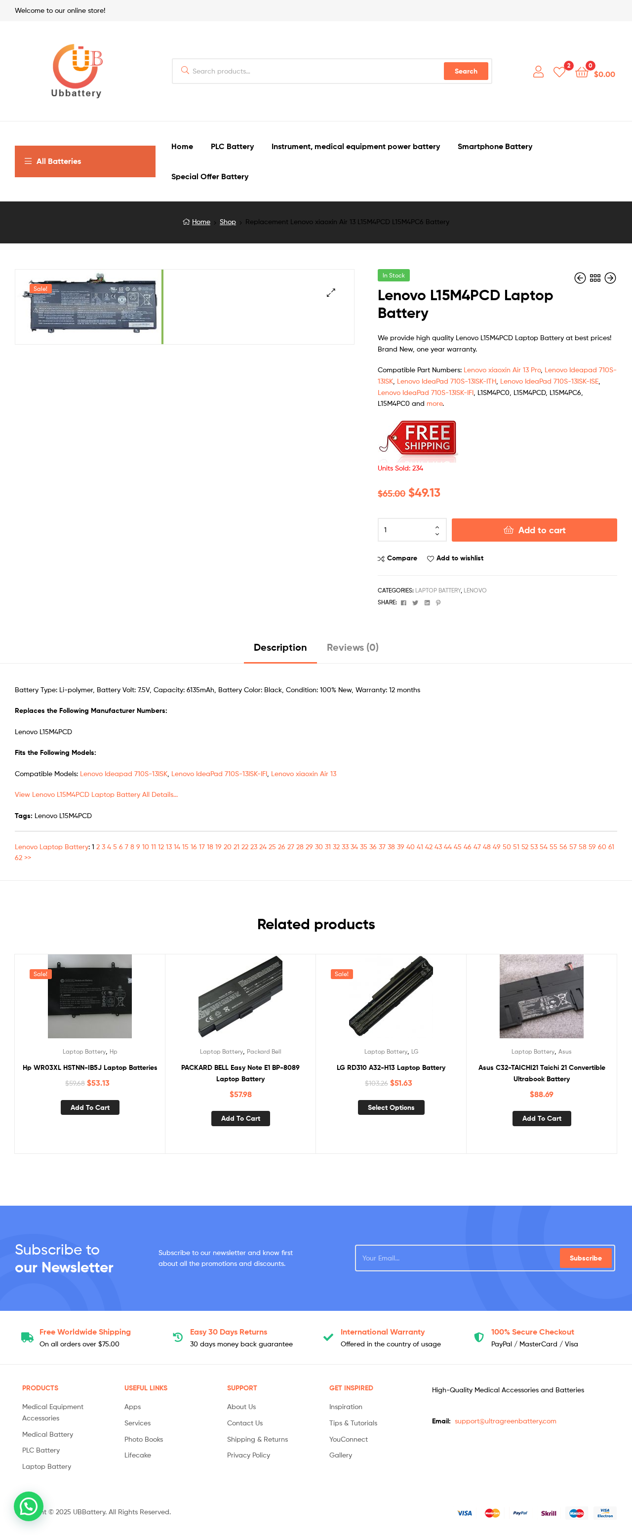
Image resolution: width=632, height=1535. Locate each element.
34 (354, 846)
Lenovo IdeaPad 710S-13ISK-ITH (446, 381)
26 (281, 846)
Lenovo (475, 590)
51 (516, 846)
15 (185, 846)
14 (177, 846)
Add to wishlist (459, 557)
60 (602, 846)
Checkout (532, 1332)
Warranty (383, 1332)
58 (583, 846)
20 (228, 846)
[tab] (280, 651)
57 (573, 846)
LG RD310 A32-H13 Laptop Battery (391, 1067)
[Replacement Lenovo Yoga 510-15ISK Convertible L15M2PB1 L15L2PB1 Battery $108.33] (581, 278)
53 (534, 846)
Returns (228, 1332)
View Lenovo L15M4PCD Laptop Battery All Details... (96, 794)
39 (400, 846)
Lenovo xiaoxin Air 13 (303, 773)
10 (145, 846)
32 (336, 846)
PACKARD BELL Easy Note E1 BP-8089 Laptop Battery (240, 1073)
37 (382, 846)
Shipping (85, 1332)
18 (210, 846)
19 (218, 846)
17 (202, 846)
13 (169, 846)
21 (236, 846)
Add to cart (542, 530)
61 (611, 846)
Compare (402, 557)
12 (161, 846)
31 (328, 846)
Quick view (114, 1000)
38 (391, 846)
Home (201, 221)
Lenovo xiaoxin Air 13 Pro (502, 369)
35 (363, 846)
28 (300, 846)
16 (194, 846)
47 (477, 846)
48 (487, 846)
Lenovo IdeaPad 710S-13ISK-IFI (426, 392)
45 (458, 846)
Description (280, 647)
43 (438, 846)
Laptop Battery (438, 590)
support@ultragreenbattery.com (505, 1421)
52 (524, 846)
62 (18, 857)
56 (563, 846)
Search (466, 71)
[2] (559, 71)
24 (263, 846)
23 (253, 846)
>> (27, 857)
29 (309, 846)
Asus (565, 1051)
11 (153, 846)
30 (319, 846)
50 (507, 846)
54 (544, 846)
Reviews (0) (353, 647)
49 (497, 846)
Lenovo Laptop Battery (51, 846)
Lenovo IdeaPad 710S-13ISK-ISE (549, 381)
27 (290, 846)
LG (414, 1051)
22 (244, 846)
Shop (228, 221)
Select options (391, 1107)
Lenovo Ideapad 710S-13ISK (123, 773)
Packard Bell (264, 1051)
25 (272, 846)
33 (345, 846)
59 (592, 846)
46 (468, 846)
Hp (114, 1051)
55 (553, 846)
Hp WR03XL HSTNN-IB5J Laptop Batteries (90, 1067)
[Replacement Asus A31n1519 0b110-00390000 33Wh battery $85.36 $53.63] (610, 278)
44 (448, 846)
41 (420, 846)
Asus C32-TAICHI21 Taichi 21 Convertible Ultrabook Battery (541, 1073)
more (434, 403)
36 (373, 846)
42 (429, 846)
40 (410, 846)
